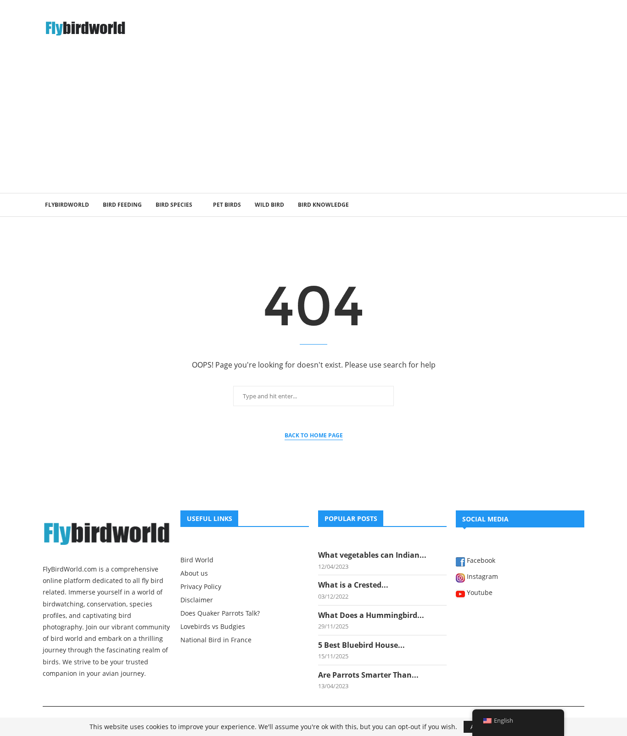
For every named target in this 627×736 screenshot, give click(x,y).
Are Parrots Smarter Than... (368, 675)
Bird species (174, 205)
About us (194, 573)
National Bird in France (216, 640)
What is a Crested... (353, 585)
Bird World (196, 560)
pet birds (227, 205)
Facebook (480, 561)
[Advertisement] (313, 124)
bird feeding (122, 205)
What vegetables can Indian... (372, 555)
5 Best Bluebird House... (361, 645)
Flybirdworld (67, 205)
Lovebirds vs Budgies (212, 626)
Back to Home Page (314, 435)
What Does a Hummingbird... (371, 615)
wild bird (269, 205)
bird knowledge (323, 205)
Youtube (479, 593)
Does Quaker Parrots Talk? (220, 613)
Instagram (481, 577)
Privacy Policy (200, 586)
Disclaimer (196, 600)
